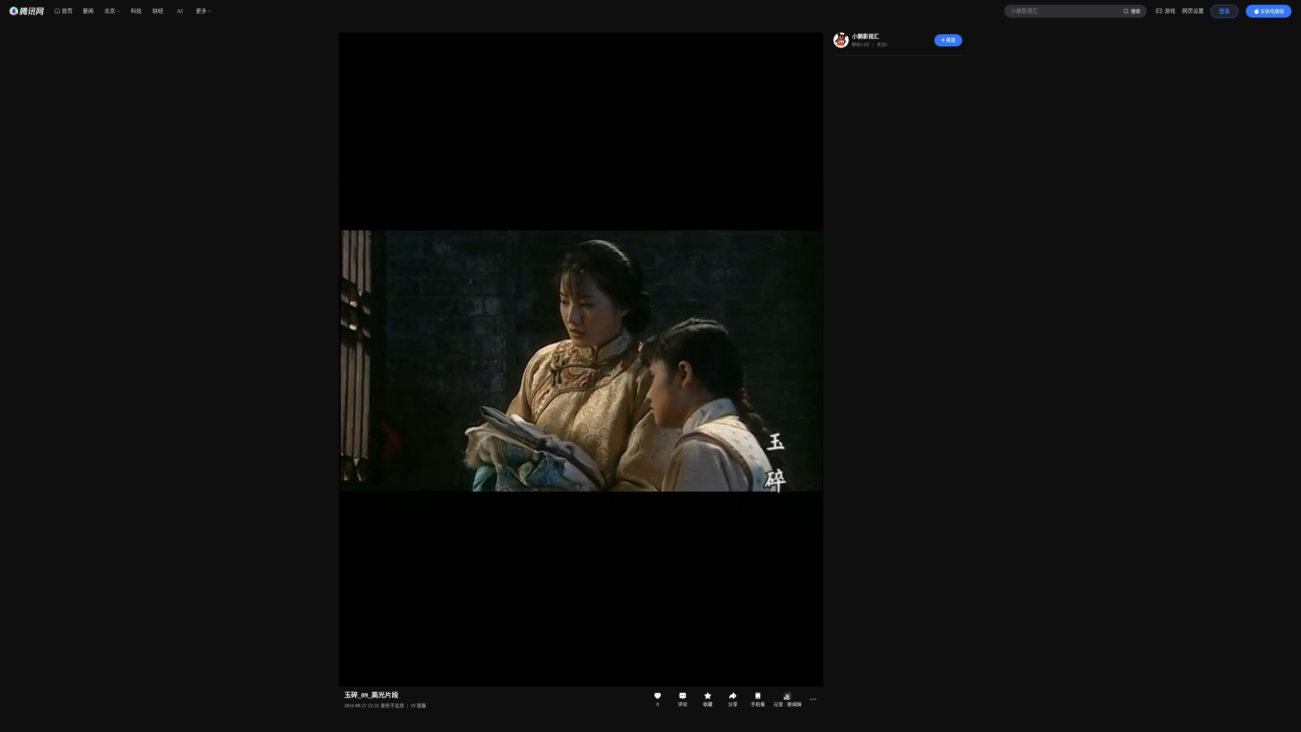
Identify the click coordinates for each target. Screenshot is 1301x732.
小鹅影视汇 (865, 36)
